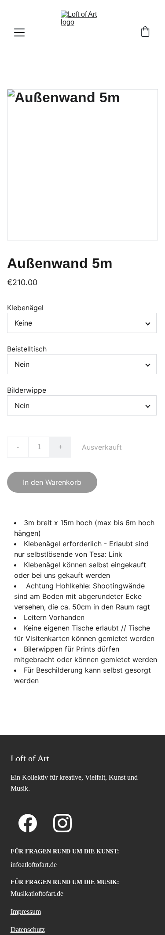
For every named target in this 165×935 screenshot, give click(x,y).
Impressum (26, 911)
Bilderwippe (26, 390)
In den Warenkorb (52, 482)
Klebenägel (25, 307)
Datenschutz (28, 929)
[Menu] (19, 32)
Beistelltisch (27, 348)
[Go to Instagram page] (62, 823)
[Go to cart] (145, 32)
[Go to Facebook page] (27, 823)
